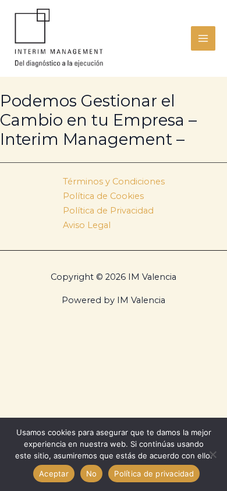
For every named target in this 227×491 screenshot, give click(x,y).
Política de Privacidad (108, 210)
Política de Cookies (103, 196)
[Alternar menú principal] (203, 38)
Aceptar (54, 473)
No (91, 473)
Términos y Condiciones (114, 181)
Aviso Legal (87, 225)
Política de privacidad (154, 473)
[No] (212, 454)
